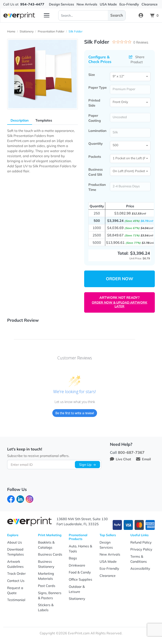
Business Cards (50, 554)
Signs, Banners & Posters (49, 595)
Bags (73, 558)
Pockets (94, 156)
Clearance (108, 575)
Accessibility (140, 568)
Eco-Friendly (109, 568)
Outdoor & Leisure (77, 589)
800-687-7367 (131, 452)
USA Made (108, 561)
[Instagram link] (29, 499)
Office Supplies (80, 579)
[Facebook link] (11, 499)
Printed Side (94, 102)
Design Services (106, 544)
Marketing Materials (46, 576)
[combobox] (130, 76)
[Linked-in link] (20, 499)
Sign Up (85, 464)
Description (20, 120)
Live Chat (123, 459)
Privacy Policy (141, 549)
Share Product (137, 59)
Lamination (97, 131)
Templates (43, 120)
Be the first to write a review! (74, 413)
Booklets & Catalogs (46, 544)
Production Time (97, 187)
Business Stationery (46, 564)
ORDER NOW (119, 278)
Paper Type (97, 87)
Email (146, 459)
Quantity (95, 143)
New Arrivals (110, 554)
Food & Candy (80, 572)
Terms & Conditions (138, 559)
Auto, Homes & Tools (80, 548)
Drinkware (77, 565)
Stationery (77, 598)
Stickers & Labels (46, 607)
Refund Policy (141, 542)
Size (91, 74)
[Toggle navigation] (46, 15)
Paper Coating (94, 118)
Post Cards (46, 586)
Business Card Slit (95, 172)
